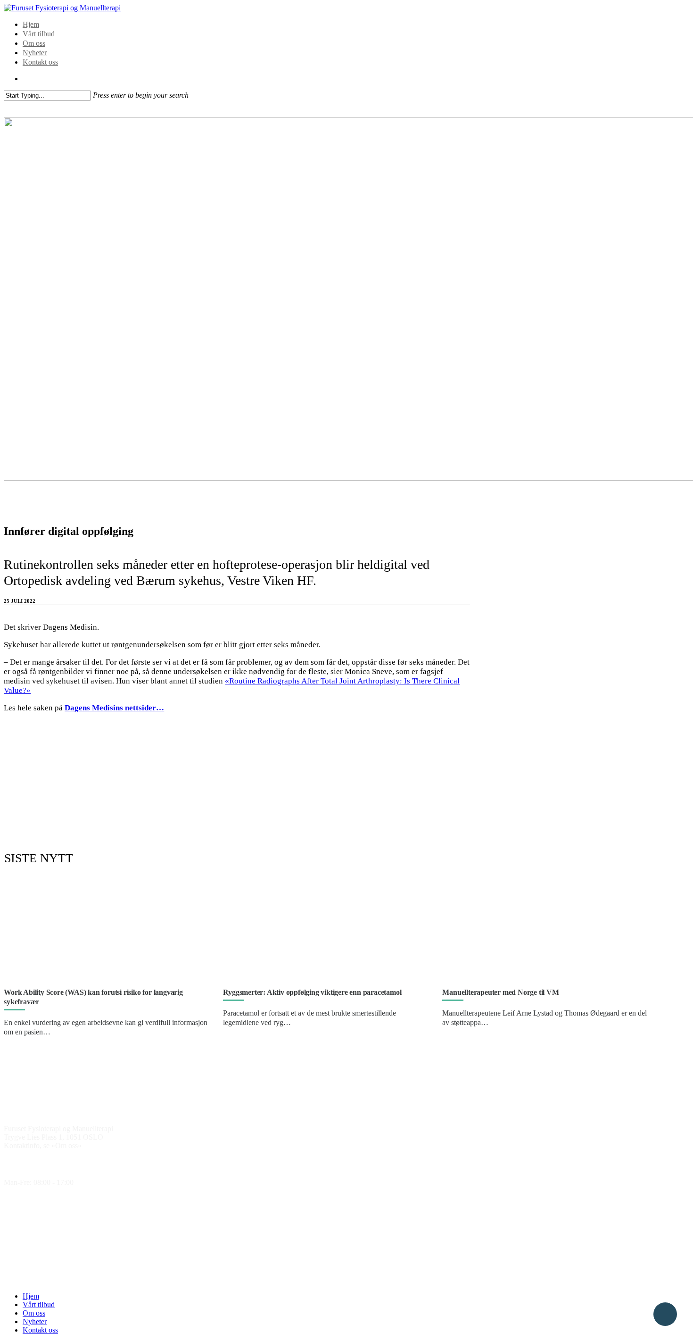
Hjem (31, 24)
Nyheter (35, 53)
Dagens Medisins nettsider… (114, 707)
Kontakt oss (40, 62)
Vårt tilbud (39, 34)
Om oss (34, 43)
